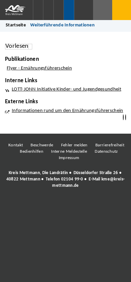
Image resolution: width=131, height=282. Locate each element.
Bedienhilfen (31, 151)
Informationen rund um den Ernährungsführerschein (67, 110)
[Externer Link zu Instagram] (34, 204)
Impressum (69, 158)
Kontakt (15, 145)
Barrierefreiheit (109, 145)
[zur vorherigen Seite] (123, 117)
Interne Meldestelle (69, 151)
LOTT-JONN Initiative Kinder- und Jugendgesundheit (66, 89)
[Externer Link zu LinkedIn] (65, 204)
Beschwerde (42, 145)
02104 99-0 (72, 179)
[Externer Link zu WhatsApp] (95, 204)
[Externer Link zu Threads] (49, 204)
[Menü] (121, 10)
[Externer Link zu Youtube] (80, 204)
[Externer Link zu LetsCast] (110, 204)
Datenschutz (106, 151)
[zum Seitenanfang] (125, 117)
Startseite (16, 25)
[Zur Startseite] (16, 10)
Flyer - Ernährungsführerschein (39, 68)
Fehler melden (74, 145)
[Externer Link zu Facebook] (19, 204)
